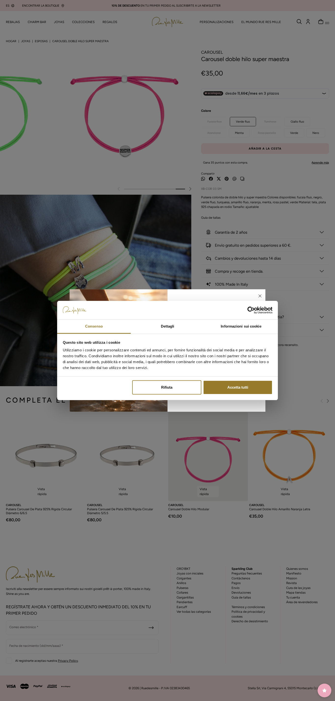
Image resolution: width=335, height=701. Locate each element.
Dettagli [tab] (167, 326)
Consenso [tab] (94, 326)
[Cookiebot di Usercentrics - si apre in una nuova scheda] (251, 310)
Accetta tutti (237, 387)
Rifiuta (166, 387)
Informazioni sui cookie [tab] (241, 326)
